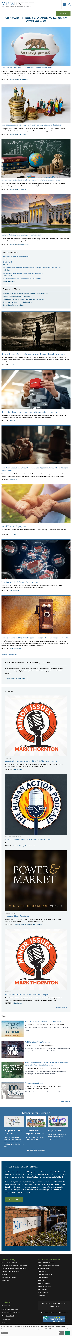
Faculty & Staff (42, 1280)
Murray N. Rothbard (9, 281)
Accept (67, 1333)
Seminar (61, 1025)
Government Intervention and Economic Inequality (28, 994)
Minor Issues (8, 758)
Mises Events (42, 1271)
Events (4, 1016)
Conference (31, 1089)
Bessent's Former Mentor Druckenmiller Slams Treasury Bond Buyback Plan (25, 293)
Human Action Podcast (9, 1277)
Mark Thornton (17, 769)
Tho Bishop (16, 924)
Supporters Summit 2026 (34, 1083)
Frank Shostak (21, 189)
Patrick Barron (7, 275)
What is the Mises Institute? (46, 1263)
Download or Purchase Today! (16, 678)
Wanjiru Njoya (21, 134)
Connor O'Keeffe (37, 924)
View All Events (65, 1101)
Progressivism (54, 1130)
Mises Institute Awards (45, 1274)
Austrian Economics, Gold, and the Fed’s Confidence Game (31, 761)
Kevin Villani (6, 270)
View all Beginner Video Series (36, 1150)
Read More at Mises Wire (9, 654)
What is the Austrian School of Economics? (14, 1266)
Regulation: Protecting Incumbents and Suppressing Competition (30, 412)
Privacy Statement (44, 1292)
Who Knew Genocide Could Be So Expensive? (16, 296)
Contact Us (41, 1295)
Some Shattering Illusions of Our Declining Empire (18, 302)
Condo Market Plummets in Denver (14, 305)
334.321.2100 (10, 1316)
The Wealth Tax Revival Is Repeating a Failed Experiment (27, 67)
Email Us (4, 1322)
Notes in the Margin (12, 289)
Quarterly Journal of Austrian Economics (14, 1268)
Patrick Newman (30, 846)
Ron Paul (5, 264)
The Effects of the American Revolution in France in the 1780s (22, 279)
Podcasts (9, 692)
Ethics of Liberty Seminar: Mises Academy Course (43, 1021)
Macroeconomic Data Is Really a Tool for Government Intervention (31, 180)
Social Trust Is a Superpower (14, 526)
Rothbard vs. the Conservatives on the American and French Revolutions (33, 354)
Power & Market (10, 252)
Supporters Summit (42, 1089)
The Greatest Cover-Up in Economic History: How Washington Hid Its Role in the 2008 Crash (32, 267)
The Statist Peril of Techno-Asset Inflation (20, 582)
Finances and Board (44, 1283)
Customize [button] (5, 1333)
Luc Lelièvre (13, 479)
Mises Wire (13, 79)
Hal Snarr (12, 420)
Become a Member (14, 1200)
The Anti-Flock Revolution (17, 916)
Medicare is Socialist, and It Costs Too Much (16, 256)
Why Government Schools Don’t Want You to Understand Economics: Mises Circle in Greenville (46, 1063)
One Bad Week (7, 262)
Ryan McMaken (14, 365)
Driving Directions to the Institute (48, 1266)
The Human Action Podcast (13, 837)
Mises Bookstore (43, 1277)
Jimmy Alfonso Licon (16, 535)
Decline (61, 1333)
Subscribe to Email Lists (45, 1286)
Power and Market (10, 913)
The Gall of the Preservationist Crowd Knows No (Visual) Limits (23, 273)
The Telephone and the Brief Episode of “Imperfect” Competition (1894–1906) (36, 638)
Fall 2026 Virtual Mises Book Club (37, 1042)
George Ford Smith (23, 244)
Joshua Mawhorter (15, 648)
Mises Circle (56, 1068)
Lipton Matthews (22, 79)
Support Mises (63, 13)
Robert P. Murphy (18, 846)
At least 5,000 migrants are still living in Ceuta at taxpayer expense (23, 299)
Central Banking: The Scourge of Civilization (21, 235)
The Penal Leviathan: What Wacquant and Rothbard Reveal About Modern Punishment (35, 469)
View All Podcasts (61, 1007)
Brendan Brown (14, 590)
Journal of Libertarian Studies (11, 1271)
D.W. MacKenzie (8, 259)
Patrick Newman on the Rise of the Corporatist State (28, 839)
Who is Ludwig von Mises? (9, 1263)
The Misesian (5, 1280)
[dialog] (36, 1330)
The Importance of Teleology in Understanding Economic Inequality (32, 125)
